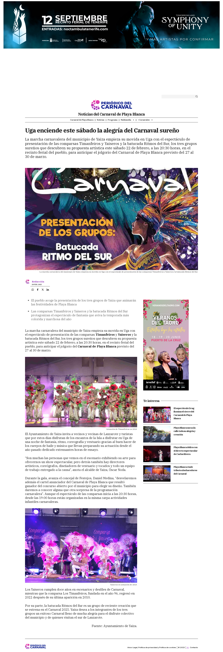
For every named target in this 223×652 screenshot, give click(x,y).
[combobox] (177, 96)
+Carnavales (144, 120)
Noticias (100, 120)
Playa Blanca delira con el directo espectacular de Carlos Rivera (186, 450)
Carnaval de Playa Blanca (81, 120)
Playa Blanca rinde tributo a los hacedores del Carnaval (185, 470)
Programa (112, 120)
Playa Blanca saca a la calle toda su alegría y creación (184, 431)
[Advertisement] (111, 72)
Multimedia (126, 120)
